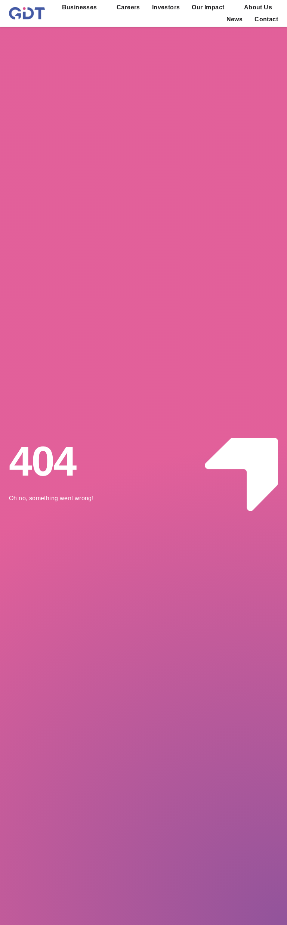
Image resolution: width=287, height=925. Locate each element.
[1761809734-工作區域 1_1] (27, 10)
